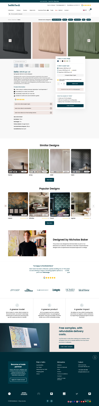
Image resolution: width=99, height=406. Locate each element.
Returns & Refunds (62, 367)
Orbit (51, 175)
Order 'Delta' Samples (67, 346)
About (38, 374)
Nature (70, 19)
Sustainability (39, 365)
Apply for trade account (18, 380)
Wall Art (58, 10)
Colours (18, 10)
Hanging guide (40, 371)
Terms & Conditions (62, 374)
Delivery (59, 365)
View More (49, 180)
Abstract (14, 19)
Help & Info (32, 10)
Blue (84, 19)
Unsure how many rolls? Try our (70, 89)
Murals (64, 19)
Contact (66, 10)
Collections (11, 10)
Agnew (73, 218)
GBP (86, 10)
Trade (51, 10)
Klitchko (31, 218)
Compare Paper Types (70, 75)
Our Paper (39, 367)
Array (31, 175)
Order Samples (70, 105)
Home (9, 19)
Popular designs (57, 19)
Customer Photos (42, 10)
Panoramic (77, 19)
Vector (10, 175)
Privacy (59, 371)
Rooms (25, 10)
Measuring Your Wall (41, 369)
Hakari (10, 218)
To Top (95, 357)
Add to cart (75, 83)
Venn (72, 175)
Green (88, 19)
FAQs (58, 369)
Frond (52, 218)
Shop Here (56, 1)
